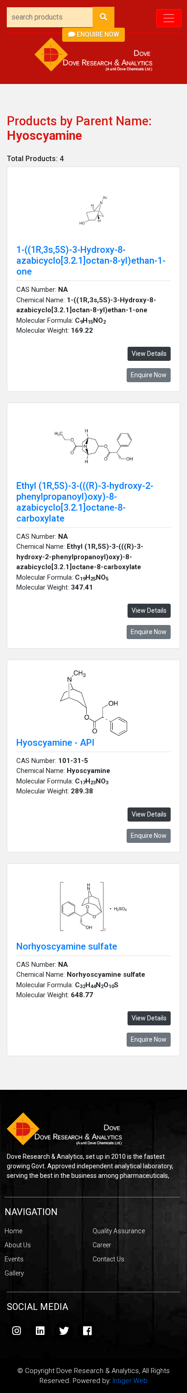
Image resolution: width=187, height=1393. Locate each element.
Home (13, 1231)
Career (102, 1245)
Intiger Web (130, 1381)
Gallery (14, 1273)
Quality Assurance (119, 1231)
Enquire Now (97, 34)
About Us (18, 1245)
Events (14, 1259)
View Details (149, 353)
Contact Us (108, 1259)
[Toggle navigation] (169, 18)
